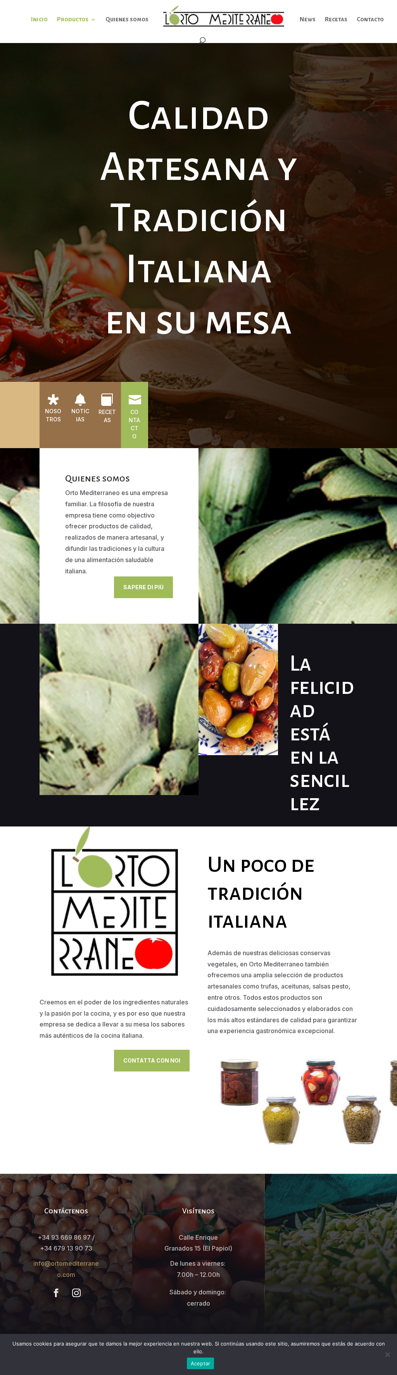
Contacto (370, 19)
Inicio (39, 19)
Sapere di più (143, 587)
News (308, 19)
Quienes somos (126, 19)
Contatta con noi (151, 1060)
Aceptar (201, 1363)
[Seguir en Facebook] (56, 1292)
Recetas (336, 19)
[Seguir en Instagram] (76, 1292)
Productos (72, 19)
